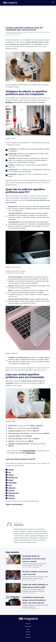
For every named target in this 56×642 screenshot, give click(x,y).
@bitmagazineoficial (28, 450)
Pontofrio (11, 490)
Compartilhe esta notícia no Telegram (15, 273)
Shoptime (11, 498)
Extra (10, 485)
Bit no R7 (28, 623)
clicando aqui (30, 453)
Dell (9, 472)
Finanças (28, 634)
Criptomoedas (28, 626)
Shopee (10, 480)
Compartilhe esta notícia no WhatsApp (15, 271)
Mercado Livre (13, 477)
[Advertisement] (28, 15)
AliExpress (11, 488)
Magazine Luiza (13, 493)
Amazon (11, 469)
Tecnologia (28, 637)
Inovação (28, 631)
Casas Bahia (12, 482)
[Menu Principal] (53, 2)
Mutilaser (11, 495)
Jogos (28, 629)
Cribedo (10, 475)
